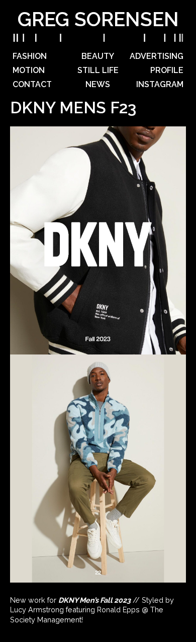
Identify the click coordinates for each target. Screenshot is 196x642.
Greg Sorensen (98, 19)
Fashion (30, 56)
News (97, 84)
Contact (32, 84)
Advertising (156, 56)
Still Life (98, 70)
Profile (166, 70)
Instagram (159, 84)
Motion (29, 70)
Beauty (97, 56)
